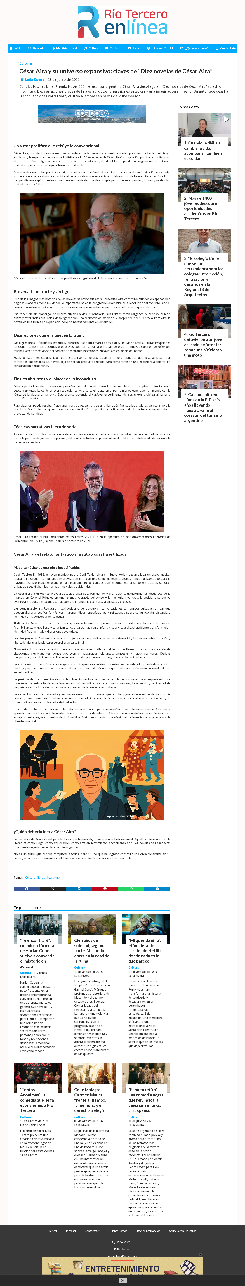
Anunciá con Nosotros (182, 1230)
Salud (136, 48)
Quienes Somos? (118, 1230)
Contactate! (92, 1230)
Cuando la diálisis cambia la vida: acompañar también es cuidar (203, 150)
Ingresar (71, 1230)
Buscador (39, 48)
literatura (53, 877)
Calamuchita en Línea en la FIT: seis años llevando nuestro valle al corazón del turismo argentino (203, 407)
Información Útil (162, 48)
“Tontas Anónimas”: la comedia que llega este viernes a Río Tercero (37, 1100)
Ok (122, 1280)
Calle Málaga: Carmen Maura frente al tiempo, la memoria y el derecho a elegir (90, 1100)
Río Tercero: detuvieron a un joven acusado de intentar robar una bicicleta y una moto (204, 344)
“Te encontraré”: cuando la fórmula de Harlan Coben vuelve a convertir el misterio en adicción (37, 953)
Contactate (228, 48)
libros (41, 877)
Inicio (18, 48)
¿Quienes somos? (197, 48)
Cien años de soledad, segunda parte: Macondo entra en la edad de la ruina (91, 950)
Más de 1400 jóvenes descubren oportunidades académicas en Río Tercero (202, 208)
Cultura (94, 48)
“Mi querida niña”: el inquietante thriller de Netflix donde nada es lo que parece (144, 950)
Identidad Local (66, 48)
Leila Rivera (34, 79)
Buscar (53, 1230)
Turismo (115, 48)
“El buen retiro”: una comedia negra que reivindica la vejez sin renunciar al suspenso (146, 1100)
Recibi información (148, 1230)
